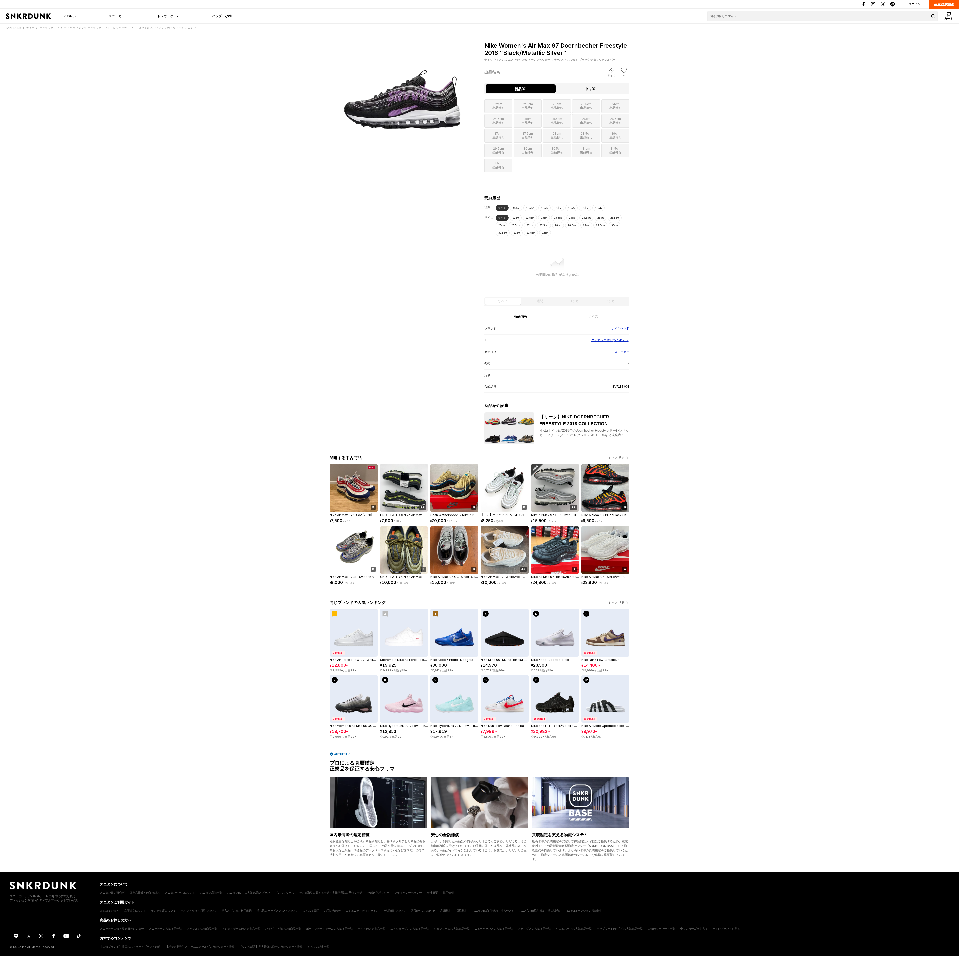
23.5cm (558, 217)
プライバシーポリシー (408, 892)
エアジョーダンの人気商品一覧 (409, 928)
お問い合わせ (332, 910)
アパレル (69, 16)
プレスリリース (284, 892)
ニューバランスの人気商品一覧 (494, 928)
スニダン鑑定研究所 (112, 892)
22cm (516, 217)
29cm (586, 225)
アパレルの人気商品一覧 (202, 928)
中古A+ (530, 207)
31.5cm (531, 232)
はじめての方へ (109, 910)
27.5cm (544, 225)
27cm (530, 225)
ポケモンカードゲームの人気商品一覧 (329, 928)
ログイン (914, 4)
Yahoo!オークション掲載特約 (584, 910)
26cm (501, 225)
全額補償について (395, 910)
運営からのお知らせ (423, 910)
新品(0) (521, 89)
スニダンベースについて (180, 892)
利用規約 (445, 910)
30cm (614, 225)
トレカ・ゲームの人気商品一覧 (241, 928)
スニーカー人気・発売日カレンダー (122, 928)
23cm (544, 217)
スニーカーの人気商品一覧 (165, 928)
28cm (558, 225)
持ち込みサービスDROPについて (277, 910)
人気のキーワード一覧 (661, 928)
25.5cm (614, 217)
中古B (558, 207)
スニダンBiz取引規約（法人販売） (540, 910)
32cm (545, 232)
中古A (544, 207)
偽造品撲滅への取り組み (145, 892)
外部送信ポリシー (378, 892)
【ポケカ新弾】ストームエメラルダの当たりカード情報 (200, 946)
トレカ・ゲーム (168, 16)
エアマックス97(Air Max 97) (610, 340)
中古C (571, 207)
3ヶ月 (611, 301)
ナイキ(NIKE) (620, 328)
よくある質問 (311, 910)
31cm (517, 232)
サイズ (593, 316)
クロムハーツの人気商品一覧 (574, 928)
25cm (600, 217)
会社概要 (432, 892)
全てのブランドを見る (726, 928)
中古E (598, 207)
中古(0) (591, 89)
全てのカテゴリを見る (694, 928)
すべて (502, 207)
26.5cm (515, 225)
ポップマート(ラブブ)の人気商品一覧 (620, 928)
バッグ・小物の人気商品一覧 (283, 928)
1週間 (539, 301)
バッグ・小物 (222, 16)
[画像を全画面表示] (402, 85)
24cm (572, 217)
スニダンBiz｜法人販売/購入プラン (248, 892)
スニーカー (117, 16)
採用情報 (448, 892)
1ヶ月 (575, 301)
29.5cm (600, 225)
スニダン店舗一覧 (211, 892)
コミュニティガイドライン (362, 910)
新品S (516, 207)
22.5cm (530, 217)
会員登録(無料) (944, 4)
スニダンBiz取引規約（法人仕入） (493, 910)
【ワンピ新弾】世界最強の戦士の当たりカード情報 (270, 946)
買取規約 (461, 910)
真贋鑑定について (135, 910)
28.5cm (572, 225)
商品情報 (521, 316)
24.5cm (586, 217)
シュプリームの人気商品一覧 (452, 928)
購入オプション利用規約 (237, 910)
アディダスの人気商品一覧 (534, 928)
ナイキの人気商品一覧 (371, 928)
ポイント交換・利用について (199, 910)
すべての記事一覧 (318, 946)
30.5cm (502, 232)
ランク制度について (163, 910)
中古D (585, 207)
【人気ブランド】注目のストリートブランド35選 (130, 946)
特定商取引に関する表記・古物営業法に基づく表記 (330, 892)
